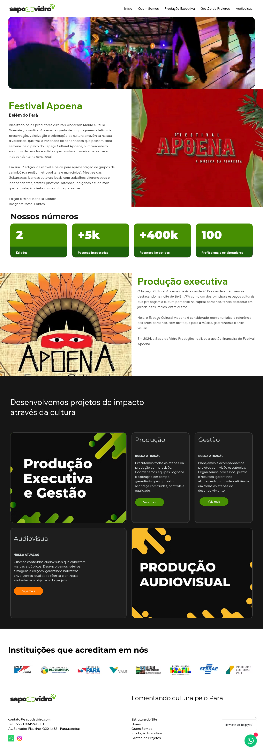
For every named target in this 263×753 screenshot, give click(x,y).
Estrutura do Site (144, 719)
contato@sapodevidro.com (29, 719)
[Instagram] (19, 738)
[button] (256, 201)
